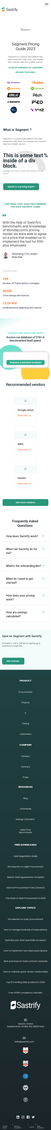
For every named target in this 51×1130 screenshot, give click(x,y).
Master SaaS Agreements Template (25, 877)
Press (25, 777)
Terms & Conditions (17, 1127)
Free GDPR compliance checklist (25, 992)
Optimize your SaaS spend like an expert (25, 940)
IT (25, 713)
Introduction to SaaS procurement (25, 919)
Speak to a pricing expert (21, 186)
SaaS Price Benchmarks (25, 831)
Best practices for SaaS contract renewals (25, 961)
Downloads (25, 809)
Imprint (31, 1127)
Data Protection (40, 1127)
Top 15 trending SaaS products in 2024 (25, 982)
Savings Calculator (25, 819)
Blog (25, 798)
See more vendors (25, 502)
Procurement (25, 692)
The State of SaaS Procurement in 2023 (25, 898)
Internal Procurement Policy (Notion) (25, 887)
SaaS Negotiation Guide (25, 856)
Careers (25, 756)
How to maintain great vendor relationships (25, 971)
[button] (46, 7)
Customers (25, 734)
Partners (25, 767)
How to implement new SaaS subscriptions (25, 950)
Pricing (25, 723)
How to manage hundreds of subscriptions (25, 929)
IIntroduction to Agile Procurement (25, 866)
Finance (25, 702)
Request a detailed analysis (25, 362)
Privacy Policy (5, 1127)
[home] (10, 9)
